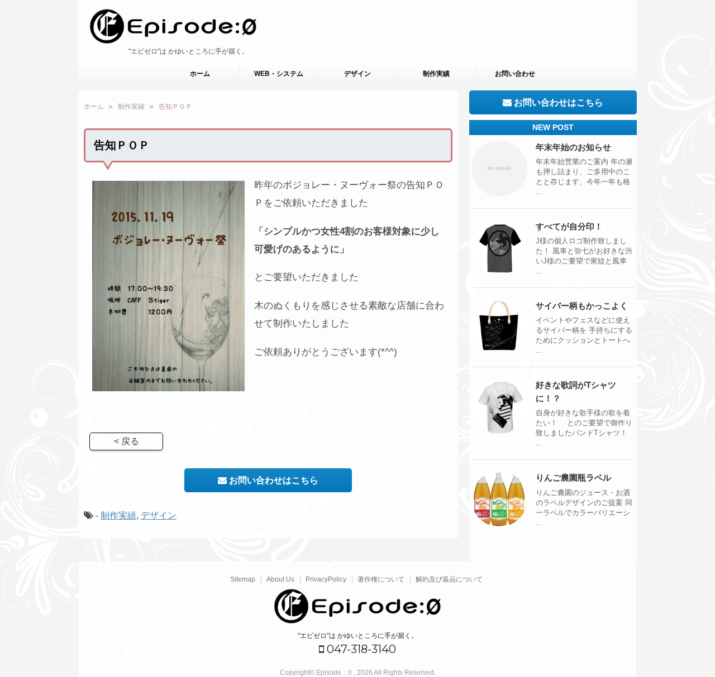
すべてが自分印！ (569, 226)
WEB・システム (278, 74)
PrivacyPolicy (326, 579)
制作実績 (436, 74)
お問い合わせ (515, 74)
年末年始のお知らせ (573, 147)
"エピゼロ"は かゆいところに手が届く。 (358, 636)
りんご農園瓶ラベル (573, 477)
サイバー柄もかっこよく (582, 305)
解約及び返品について (449, 579)
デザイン (357, 74)
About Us (280, 579)
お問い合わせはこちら (272, 480)
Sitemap (242, 579)
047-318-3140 (360, 649)
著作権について (381, 579)
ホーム (200, 74)
